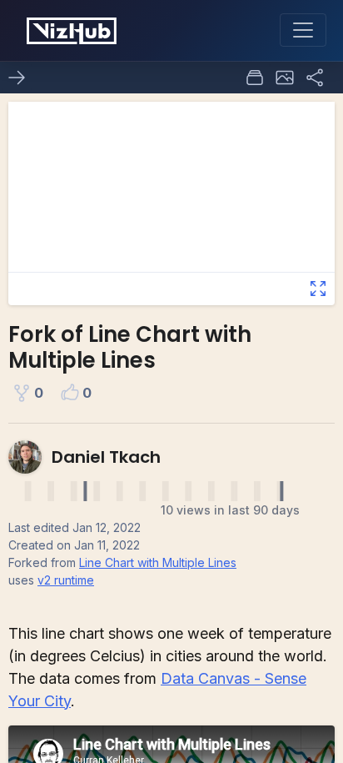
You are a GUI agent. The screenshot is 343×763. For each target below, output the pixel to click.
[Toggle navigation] (303, 30)
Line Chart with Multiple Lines (157, 562)
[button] (285, 77)
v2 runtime (65, 580)
